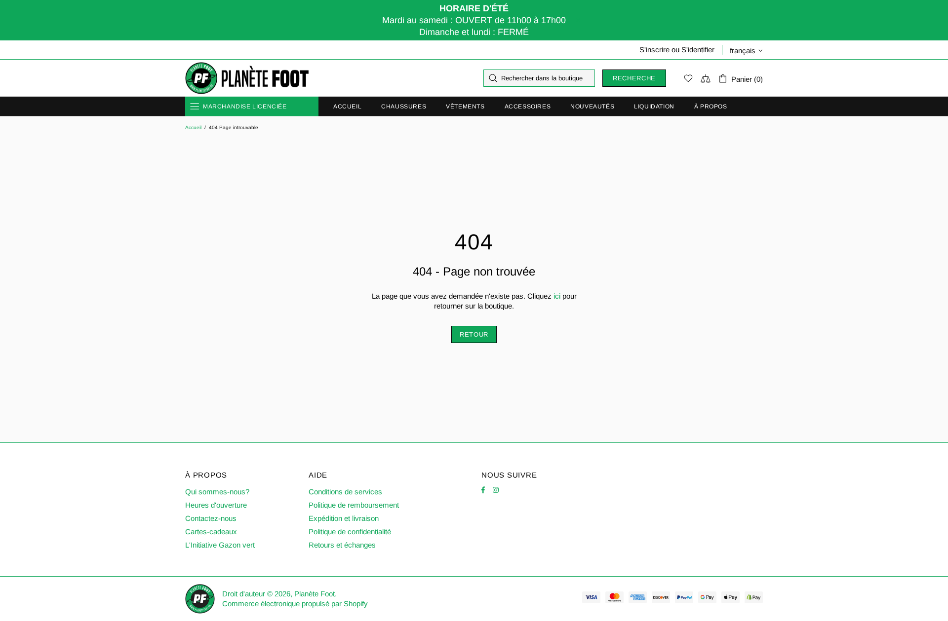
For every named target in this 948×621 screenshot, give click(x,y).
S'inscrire (654, 49)
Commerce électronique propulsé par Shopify (295, 603)
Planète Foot (247, 78)
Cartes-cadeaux (211, 531)
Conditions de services (345, 491)
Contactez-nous (211, 518)
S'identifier (697, 49)
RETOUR (474, 334)
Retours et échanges (342, 545)
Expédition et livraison (344, 518)
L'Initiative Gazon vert (220, 545)
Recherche (634, 78)
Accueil (193, 127)
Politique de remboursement (354, 505)
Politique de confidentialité (350, 531)
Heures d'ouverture (216, 505)
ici (556, 296)
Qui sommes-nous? (217, 491)
